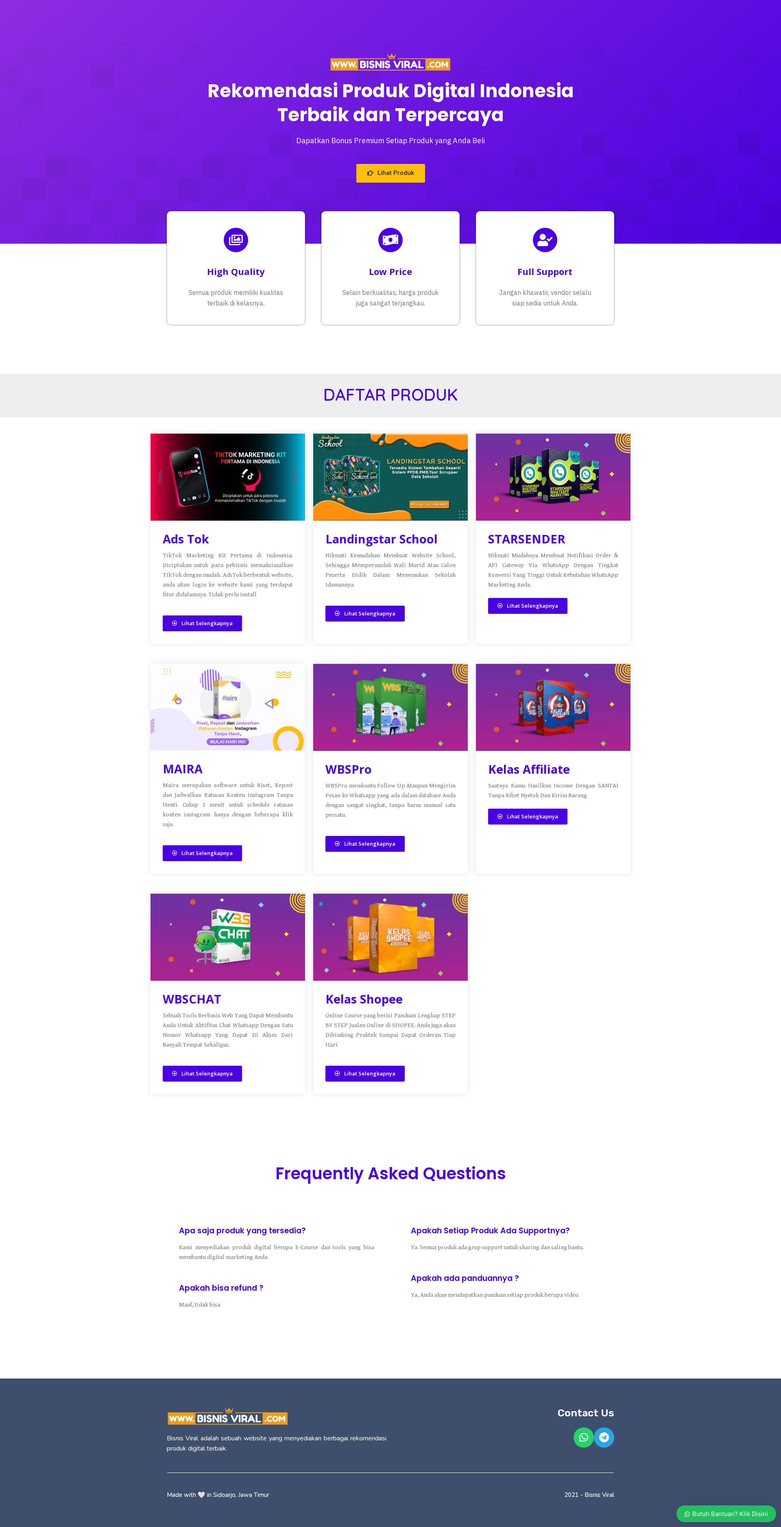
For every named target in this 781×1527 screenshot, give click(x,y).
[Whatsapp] (584, 1437)
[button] (390, 173)
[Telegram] (604, 1437)
